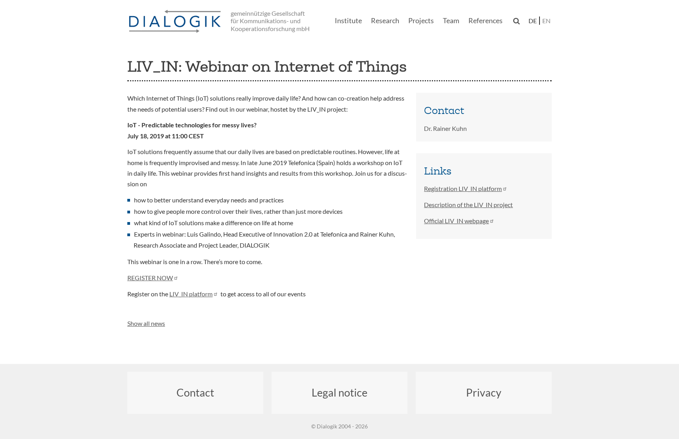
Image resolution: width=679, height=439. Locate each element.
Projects (421, 20)
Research (385, 20)
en (546, 20)
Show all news (146, 323)
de (533, 20)
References (485, 20)
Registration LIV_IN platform (463, 188)
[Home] (176, 22)
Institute (348, 20)
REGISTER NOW (150, 277)
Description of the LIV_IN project (468, 204)
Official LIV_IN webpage (456, 220)
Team (451, 20)
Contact (195, 392)
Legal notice (339, 392)
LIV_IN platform (191, 294)
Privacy (483, 392)
